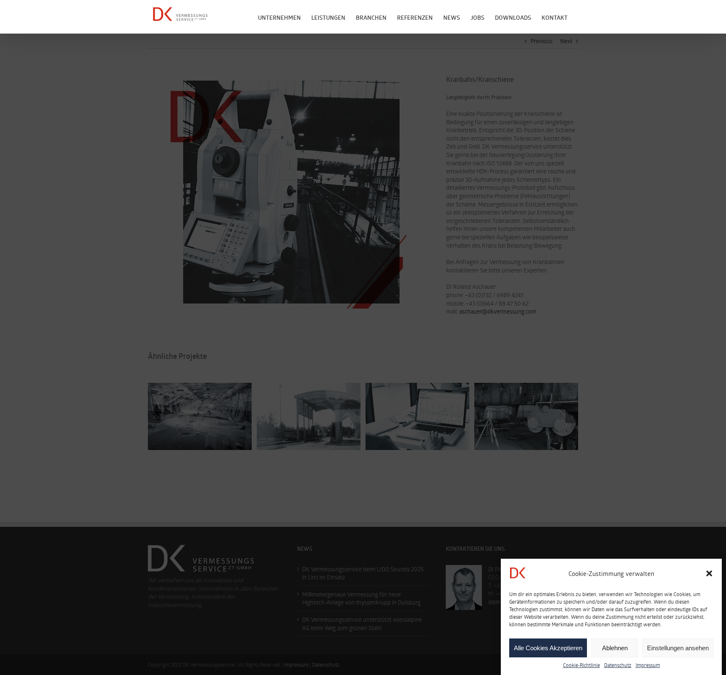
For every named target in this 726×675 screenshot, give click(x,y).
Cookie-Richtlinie (581, 665)
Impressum (648, 665)
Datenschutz (617, 665)
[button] (709, 573)
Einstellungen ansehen (678, 647)
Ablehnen (615, 647)
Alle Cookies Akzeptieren (548, 647)
